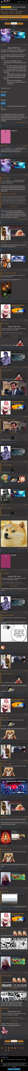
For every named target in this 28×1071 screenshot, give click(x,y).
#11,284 (25, 242)
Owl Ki (13, 655)
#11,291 (25, 570)
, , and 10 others (12, 593)
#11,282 (25, 145)
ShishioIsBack (15, 873)
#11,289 (25, 461)
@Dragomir (4, 106)
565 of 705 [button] (14, 23)
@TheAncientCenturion (7, 906)
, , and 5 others (11, 155)
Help (24, 1059)
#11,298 (25, 888)
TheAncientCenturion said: (8, 273)
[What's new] (23, 1)
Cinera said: (4, 323)
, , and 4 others (12, 953)
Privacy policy (19, 1059)
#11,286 (25, 320)
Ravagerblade (15, 490)
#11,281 (25, 44)
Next (20, 23)
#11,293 (25, 670)
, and (9, 442)
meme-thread (18, 13)
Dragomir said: (5, 178)
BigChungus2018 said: (7, 615)
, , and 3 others (14, 550)
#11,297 (25, 846)
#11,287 (25, 367)
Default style (5, 1057)
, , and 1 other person (12, 250)
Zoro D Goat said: (6, 370)
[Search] (25, 1)
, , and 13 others (11, 301)
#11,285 (25, 269)
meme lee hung (4, 13)
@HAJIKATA (21, 893)
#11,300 (25, 972)
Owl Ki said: (4, 717)
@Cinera (3, 148)
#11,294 (25, 714)
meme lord (11, 13)
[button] (1, 1)
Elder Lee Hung (5, 11)
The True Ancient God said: (8, 193)
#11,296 (25, 816)
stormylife (14, 255)
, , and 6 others (11, 651)
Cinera (13, 29)
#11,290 (25, 504)
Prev (8, 23)
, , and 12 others (13, 125)
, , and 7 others (11, 397)
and (7, 741)
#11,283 (25, 174)
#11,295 (25, 760)
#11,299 (25, 928)
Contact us (3, 1059)
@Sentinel (12, 148)
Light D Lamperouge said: (8, 419)
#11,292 (25, 612)
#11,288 (25, 416)
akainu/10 (20, 11)
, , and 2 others (13, 222)
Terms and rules (11, 1059)
